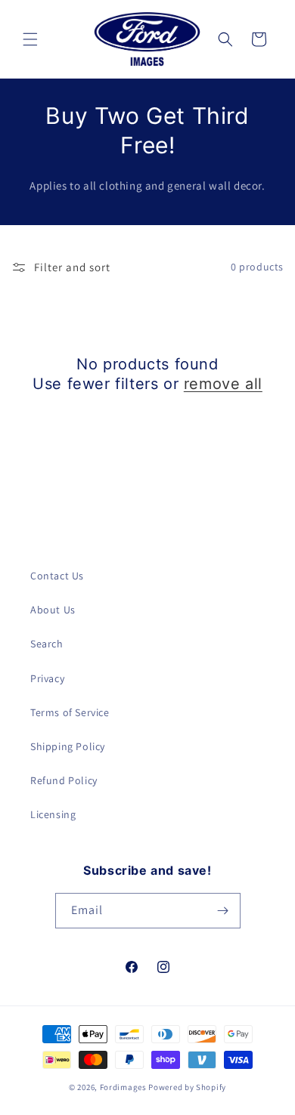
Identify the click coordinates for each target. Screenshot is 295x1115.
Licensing (53, 814)
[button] (30, 39)
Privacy (47, 678)
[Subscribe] (223, 910)
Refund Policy (64, 780)
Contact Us (57, 575)
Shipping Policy (67, 746)
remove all (223, 384)
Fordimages (123, 1087)
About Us (53, 609)
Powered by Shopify (187, 1087)
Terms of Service (70, 712)
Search (47, 643)
